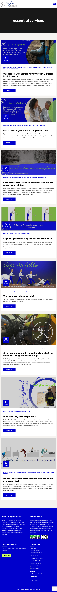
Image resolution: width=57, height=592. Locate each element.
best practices (14, 67)
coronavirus (10, 233)
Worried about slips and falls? (18, 296)
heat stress (27, 411)
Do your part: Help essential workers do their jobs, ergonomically (28, 479)
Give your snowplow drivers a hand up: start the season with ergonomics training (28, 354)
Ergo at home (22, 291)
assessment (6, 67)
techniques (15, 68)
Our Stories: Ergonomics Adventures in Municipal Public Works (28, 75)
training (38, 177)
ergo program (20, 348)
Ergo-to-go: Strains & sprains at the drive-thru (27, 238)
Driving (20, 67)
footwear (39, 291)
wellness (43, 177)
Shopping (5, 473)
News (10, 68)
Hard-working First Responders (19, 416)
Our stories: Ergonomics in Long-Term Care (25, 130)
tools (29, 233)
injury (51, 291)
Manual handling (40, 125)
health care (32, 125)
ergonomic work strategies (30, 67)
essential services (43, 67)
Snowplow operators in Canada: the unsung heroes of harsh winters (28, 183)
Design (15, 233)
